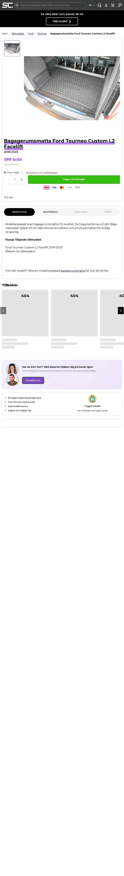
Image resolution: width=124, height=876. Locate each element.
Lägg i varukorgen (74, 179)
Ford (30, 33)
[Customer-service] (99, 5)
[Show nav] (119, 5)
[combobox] (51, 5)
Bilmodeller (18, 33)
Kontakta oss (33, 380)
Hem (5, 33)
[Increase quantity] (21, 179)
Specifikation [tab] (50, 211)
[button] (92, 5)
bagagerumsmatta (73, 270)
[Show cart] (112, 5)
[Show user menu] (106, 5)
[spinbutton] (15, 180)
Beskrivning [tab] (19, 211)
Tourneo (41, 33)
